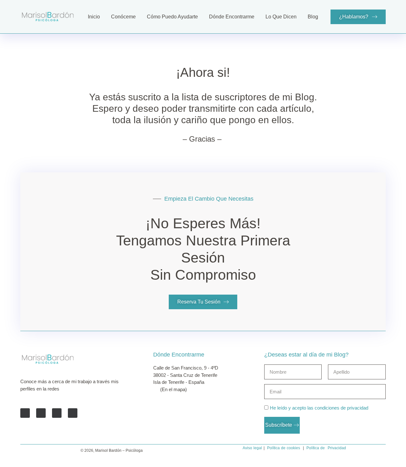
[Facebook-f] (25, 413)
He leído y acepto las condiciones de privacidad (319, 408)
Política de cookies (283, 448)
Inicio (94, 16)
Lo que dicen (281, 16)
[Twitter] (41, 413)
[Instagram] (72, 413)
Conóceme (123, 16)
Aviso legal (252, 448)
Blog (313, 16)
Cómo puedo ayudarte (172, 16)
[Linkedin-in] (57, 413)
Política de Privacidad (326, 448)
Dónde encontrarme (231, 16)
